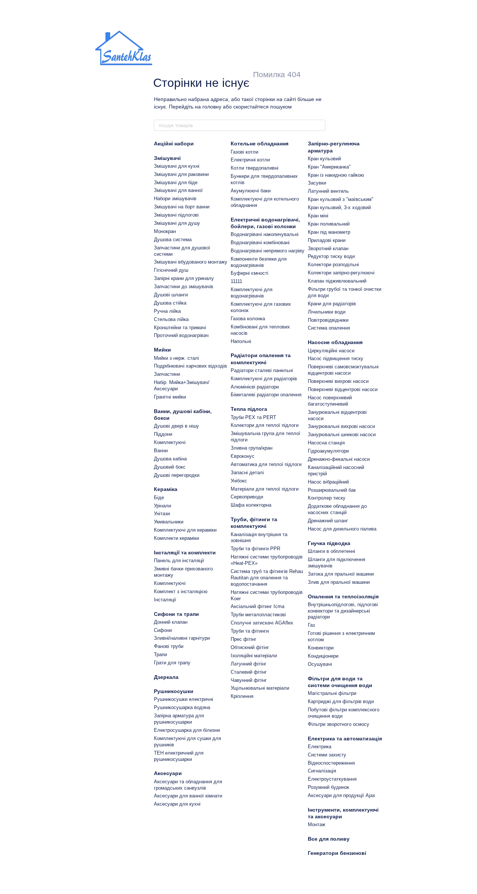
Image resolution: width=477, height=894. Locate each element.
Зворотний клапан (328, 248)
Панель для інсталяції (179, 560)
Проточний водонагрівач (181, 335)
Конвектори (321, 648)
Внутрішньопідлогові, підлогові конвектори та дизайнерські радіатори (343, 611)
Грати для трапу (172, 662)
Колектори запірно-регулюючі (341, 273)
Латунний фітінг (248, 664)
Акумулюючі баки (251, 190)
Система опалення (329, 328)
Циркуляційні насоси (331, 350)
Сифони (163, 630)
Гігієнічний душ (171, 270)
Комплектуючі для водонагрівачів (251, 293)
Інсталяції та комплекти (185, 552)
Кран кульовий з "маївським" (340, 199)
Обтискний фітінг (250, 647)
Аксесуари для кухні (177, 804)
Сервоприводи (247, 497)
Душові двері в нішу (176, 426)
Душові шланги (171, 295)
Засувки (317, 183)
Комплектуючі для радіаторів (264, 378)
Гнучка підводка (329, 543)
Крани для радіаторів (332, 303)
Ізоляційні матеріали (254, 655)
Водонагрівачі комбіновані (260, 242)
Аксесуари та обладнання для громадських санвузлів (188, 785)
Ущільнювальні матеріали (260, 688)
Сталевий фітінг (249, 672)
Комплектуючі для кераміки (185, 530)
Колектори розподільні (333, 264)
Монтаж (316, 824)
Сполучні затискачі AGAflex (262, 623)
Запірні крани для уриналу (184, 278)
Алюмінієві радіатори (255, 387)
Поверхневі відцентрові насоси (343, 389)
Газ (311, 625)
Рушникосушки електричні (183, 699)
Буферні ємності (249, 273)
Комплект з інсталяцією (181, 591)
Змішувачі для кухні (176, 166)
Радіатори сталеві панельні (262, 370)
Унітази (162, 513)
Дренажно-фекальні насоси (339, 459)
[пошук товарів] (319, 125)
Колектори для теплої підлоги (264, 425)
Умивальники (168, 522)
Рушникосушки (173, 691)
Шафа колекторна (251, 505)
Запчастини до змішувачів (183, 286)
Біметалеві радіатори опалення (266, 394)
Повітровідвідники (328, 320)
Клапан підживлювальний (337, 281)
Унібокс (239, 481)
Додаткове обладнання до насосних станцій (337, 509)
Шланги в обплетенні (331, 551)
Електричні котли (250, 160)
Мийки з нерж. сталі (176, 358)
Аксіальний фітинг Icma (257, 606)
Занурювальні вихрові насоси (341, 426)
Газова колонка (248, 318)
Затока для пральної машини (341, 574)
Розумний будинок (328, 787)
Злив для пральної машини (339, 582)
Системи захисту (327, 755)
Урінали (162, 506)
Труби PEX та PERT (253, 417)
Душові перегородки (176, 475)
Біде (159, 497)
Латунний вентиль (328, 191)
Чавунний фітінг (249, 680)
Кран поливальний (329, 224)
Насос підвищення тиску (335, 358)
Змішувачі (167, 158)
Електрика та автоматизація (345, 739)
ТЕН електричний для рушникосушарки (178, 756)
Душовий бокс (170, 467)
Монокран (165, 231)
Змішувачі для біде (176, 182)
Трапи (160, 654)
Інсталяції (165, 599)
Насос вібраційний (328, 482)
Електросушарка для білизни (187, 730)
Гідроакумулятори (328, 451)
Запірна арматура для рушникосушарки (179, 719)
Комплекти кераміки (176, 538)
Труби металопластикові (258, 614)
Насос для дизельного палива (342, 529)
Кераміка (165, 489)
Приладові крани (326, 240)
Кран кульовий (324, 158)
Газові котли (244, 152)
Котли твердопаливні (254, 168)
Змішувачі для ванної (178, 190)
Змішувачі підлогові (176, 215)
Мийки (162, 350)
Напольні (241, 341)
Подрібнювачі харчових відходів (190, 366)
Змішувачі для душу (177, 223)
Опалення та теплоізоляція (343, 596)
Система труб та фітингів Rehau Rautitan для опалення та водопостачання (267, 578)
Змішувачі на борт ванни (181, 207)
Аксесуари (168, 773)
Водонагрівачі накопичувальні (264, 234)
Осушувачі (320, 664)
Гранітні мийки (170, 397)
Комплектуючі (170, 442)
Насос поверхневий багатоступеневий (330, 401)
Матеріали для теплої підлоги (264, 489)
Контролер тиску (326, 498)
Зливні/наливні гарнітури (182, 638)
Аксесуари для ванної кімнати (188, 796)
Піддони (163, 434)
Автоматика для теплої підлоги (266, 464)
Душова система (173, 239)
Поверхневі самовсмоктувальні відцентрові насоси (343, 370)
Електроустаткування (332, 779)
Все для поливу (329, 839)
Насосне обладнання (335, 342)
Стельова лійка (171, 319)
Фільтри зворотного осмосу (338, 724)
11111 (236, 281)
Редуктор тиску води (331, 256)
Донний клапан (170, 622)
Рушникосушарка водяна (182, 707)
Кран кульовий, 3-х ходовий (339, 207)
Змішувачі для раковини (181, 174)
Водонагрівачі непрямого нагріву (267, 251)
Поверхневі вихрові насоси (338, 381)
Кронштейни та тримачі (180, 327)
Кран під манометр (329, 232)
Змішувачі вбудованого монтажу (190, 262)
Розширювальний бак (332, 490)
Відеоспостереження (331, 763)
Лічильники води (326, 312)
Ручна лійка (167, 311)
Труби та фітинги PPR (255, 548)
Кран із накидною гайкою (336, 175)
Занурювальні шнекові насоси (342, 434)
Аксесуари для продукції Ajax (341, 795)
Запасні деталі (247, 472)
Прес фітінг (243, 639)
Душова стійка (170, 303)
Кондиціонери (323, 656)
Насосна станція (326, 443)
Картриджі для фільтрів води (341, 701)
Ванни (161, 450)
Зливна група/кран (251, 448)
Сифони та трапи (176, 614)
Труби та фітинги (250, 631)
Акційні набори (174, 144)
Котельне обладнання (259, 144)
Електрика (319, 746)
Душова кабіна (170, 459)
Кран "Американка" (329, 167)
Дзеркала (166, 677)
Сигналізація (322, 771)
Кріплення (242, 696)
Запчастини (167, 374)
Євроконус (243, 456)
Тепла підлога (249, 409)
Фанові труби (168, 646)
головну (211, 107)
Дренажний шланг (328, 520)
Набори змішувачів (175, 198)
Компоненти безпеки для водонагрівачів (259, 262)
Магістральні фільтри (332, 693)
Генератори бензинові (337, 853)
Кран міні (318, 215)
